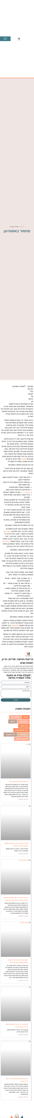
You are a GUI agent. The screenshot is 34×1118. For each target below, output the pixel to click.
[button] (31, 38)
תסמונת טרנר (26, 492)
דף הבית (21, 226)
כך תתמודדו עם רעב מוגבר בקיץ (18, 781)
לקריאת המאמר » (23, 799)
